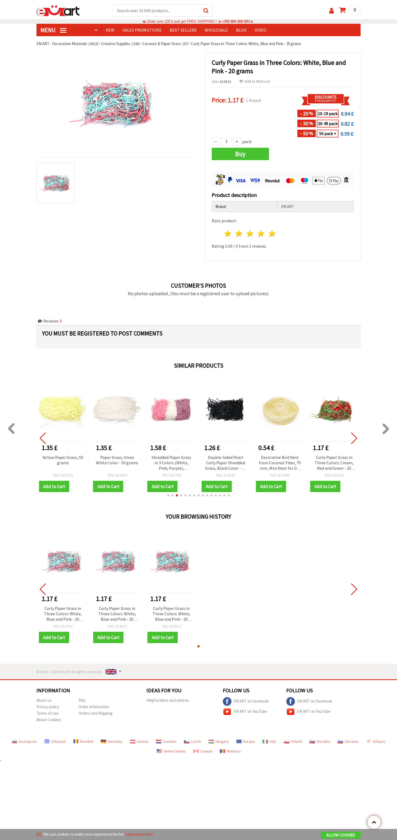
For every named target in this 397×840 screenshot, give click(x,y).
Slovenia (351, 741)
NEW (110, 30)
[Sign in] (331, 10)
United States (175, 751)
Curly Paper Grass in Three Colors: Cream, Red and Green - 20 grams (334, 463)
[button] (168, 495)
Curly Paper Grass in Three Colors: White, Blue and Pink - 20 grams (63, 614)
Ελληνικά (58, 741)
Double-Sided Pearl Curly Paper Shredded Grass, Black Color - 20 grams (225, 463)
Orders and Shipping (96, 713)
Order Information (94, 706)
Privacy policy (47, 706)
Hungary (222, 741)
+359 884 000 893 (236, 21)
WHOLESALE (216, 30)
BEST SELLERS (183, 30)
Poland (296, 741)
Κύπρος (379, 741)
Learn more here (139, 834)
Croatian (169, 741)
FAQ (82, 700)
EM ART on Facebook (251, 701)
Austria (142, 741)
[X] (38, 834)
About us (44, 700)
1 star (228, 233)
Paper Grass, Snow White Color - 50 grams (117, 460)
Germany (115, 741)
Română (86, 741)
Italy (273, 741)
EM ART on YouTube (250, 711)
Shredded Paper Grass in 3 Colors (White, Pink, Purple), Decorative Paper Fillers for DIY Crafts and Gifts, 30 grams (171, 463)
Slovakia (323, 741)
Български (28, 741)
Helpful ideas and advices (167, 700)
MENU (49, 30)
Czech (196, 741)
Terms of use (47, 713)
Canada (206, 751)
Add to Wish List (257, 81)
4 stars (261, 233)
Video (260, 30)
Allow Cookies (340, 835)
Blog (241, 30)
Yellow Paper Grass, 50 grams (62, 460)
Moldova (234, 751)
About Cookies (48, 719)
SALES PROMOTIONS (142, 30)
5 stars (272, 233)
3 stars (250, 233)
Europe (249, 741)
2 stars (239, 233)
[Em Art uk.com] (58, 10)
